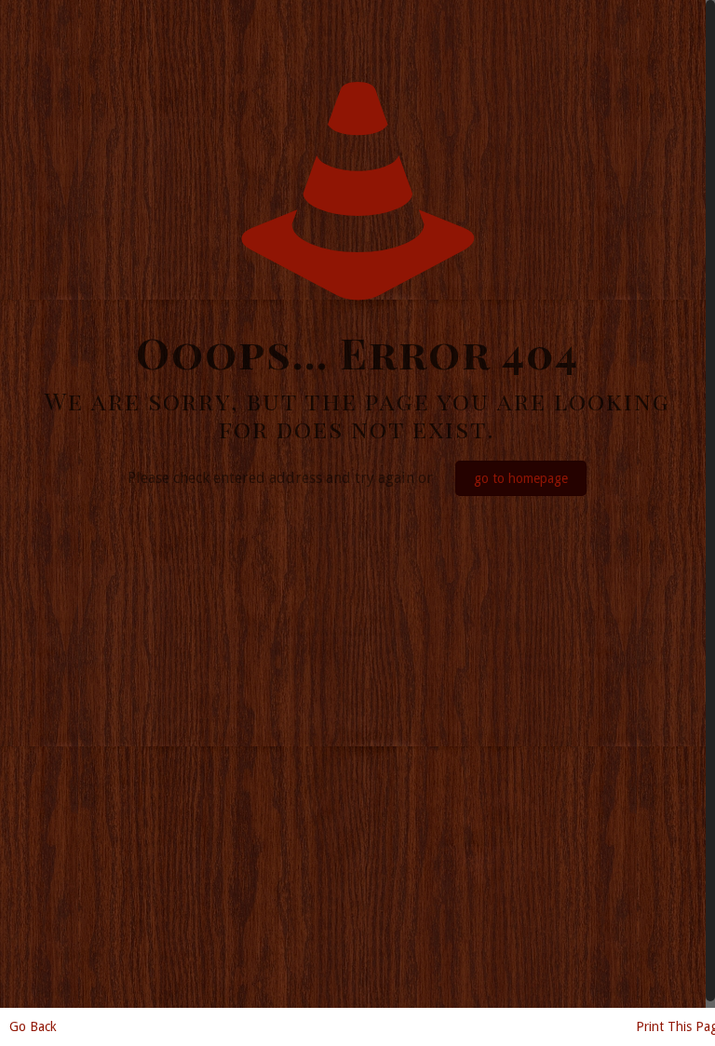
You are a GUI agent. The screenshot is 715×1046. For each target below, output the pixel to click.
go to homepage (521, 478)
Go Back (33, 1026)
